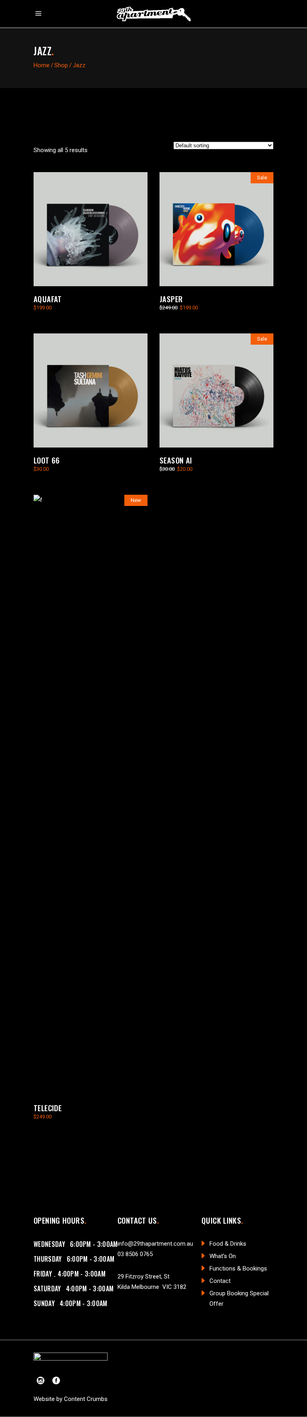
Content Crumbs (86, 1399)
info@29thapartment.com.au (155, 1243)
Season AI (175, 460)
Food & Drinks (227, 1243)
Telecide (48, 1107)
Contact (220, 1281)
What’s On (222, 1256)
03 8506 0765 (135, 1254)
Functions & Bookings (238, 1268)
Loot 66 (47, 460)
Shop (61, 65)
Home (42, 65)
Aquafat (48, 298)
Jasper (171, 298)
